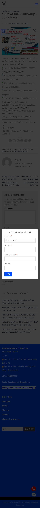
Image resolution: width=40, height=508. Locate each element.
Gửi (8, 274)
